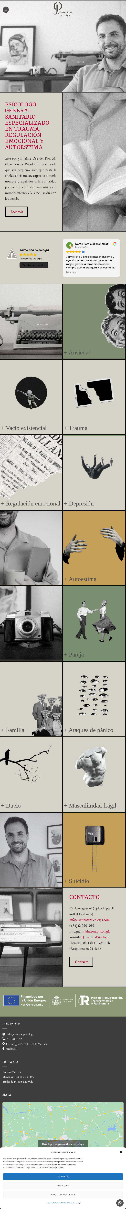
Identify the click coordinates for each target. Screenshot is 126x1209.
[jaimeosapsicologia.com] (63, 9)
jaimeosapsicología (97, 931)
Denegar (63, 1185)
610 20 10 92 (14, 1039)
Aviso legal (77, 1202)
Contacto (81, 961)
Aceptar (63, 1176)
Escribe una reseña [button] (33, 265)
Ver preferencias (63, 1194)
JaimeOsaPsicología (96, 937)
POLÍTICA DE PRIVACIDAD (59, 1202)
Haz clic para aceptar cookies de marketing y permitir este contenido (63, 1145)
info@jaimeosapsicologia (20, 1034)
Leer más (17, 211)
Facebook (11, 1048)
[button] (121, 1151)
